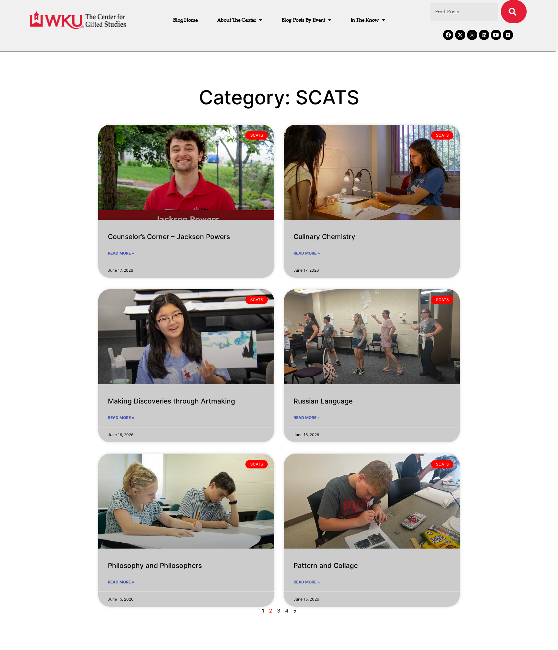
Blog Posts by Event (303, 20)
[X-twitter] (460, 35)
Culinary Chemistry (324, 237)
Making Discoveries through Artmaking (171, 401)
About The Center (236, 20)
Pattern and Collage (326, 565)
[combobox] (464, 12)
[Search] (514, 11)
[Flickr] (508, 35)
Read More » (121, 253)
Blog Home (185, 20)
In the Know (365, 20)
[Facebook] (448, 35)
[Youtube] (496, 35)
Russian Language (323, 401)
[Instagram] (472, 35)
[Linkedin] (484, 35)
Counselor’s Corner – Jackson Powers (169, 237)
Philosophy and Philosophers (155, 565)
